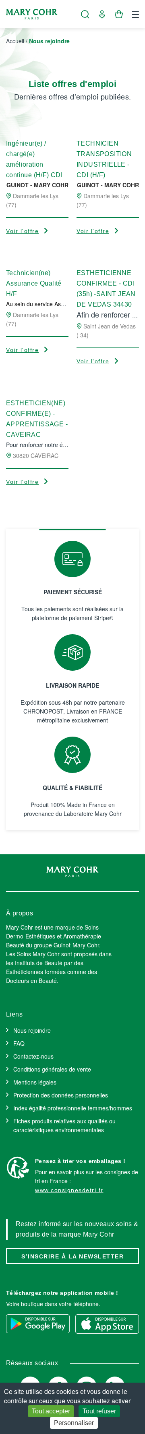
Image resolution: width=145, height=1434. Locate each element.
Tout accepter (51, 1411)
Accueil (15, 41)
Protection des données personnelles (60, 1095)
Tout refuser (99, 1411)
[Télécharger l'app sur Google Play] (38, 1323)
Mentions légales (34, 1082)
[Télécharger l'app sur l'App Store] (107, 1323)
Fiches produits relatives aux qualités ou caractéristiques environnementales (64, 1125)
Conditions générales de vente (52, 1069)
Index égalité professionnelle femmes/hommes (72, 1108)
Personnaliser (74, 1422)
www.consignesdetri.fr (69, 1190)
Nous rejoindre (32, 1030)
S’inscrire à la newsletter (72, 1256)
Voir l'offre (22, 231)
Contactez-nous (33, 1056)
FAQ (19, 1043)
